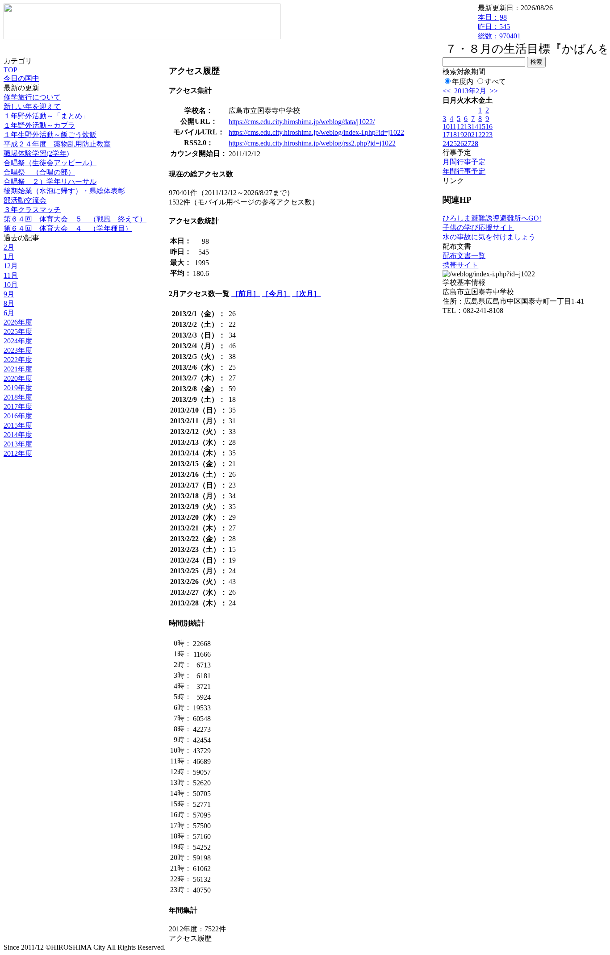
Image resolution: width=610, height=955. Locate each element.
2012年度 (18, 453)
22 (481, 134)
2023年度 (18, 350)
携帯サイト (460, 265)
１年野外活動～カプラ (39, 125)
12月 (11, 266)
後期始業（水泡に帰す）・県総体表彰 (64, 191)
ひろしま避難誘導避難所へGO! (492, 218)
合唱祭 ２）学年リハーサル (50, 181)
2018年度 (18, 397)
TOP (10, 70)
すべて (495, 81)
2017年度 (18, 406)
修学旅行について (32, 97)
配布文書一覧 (464, 255)
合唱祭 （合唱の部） (39, 172)
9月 (9, 294)
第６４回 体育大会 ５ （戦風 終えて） (75, 219)
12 (460, 126)
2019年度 (18, 388)
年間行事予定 (464, 171)
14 (474, 126)
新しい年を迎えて (32, 106)
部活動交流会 (25, 200)
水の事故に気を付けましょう (489, 237)
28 (474, 143)
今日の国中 (21, 78)
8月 (9, 303)
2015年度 (18, 425)
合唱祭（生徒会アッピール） (50, 163)
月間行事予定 (464, 162)
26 (460, 143)
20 (467, 134)
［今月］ (276, 293)
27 (467, 143)
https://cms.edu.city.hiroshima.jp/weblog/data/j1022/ (302, 121)
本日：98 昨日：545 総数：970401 (499, 26)
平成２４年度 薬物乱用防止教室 (57, 144)
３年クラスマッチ (32, 209)
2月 (9, 247)
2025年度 (18, 331)
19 (460, 134)
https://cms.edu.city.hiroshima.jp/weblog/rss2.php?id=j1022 (312, 143)
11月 (11, 275)
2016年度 (18, 416)
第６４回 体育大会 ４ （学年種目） (68, 228)
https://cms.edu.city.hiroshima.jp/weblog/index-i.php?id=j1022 (316, 132)
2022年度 (18, 359)
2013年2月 (470, 91)
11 (453, 126)
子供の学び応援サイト (478, 227)
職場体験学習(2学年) (36, 153)
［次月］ (306, 293)
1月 (9, 256)
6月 (9, 313)
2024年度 (18, 341)
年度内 (462, 81)
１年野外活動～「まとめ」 (46, 116)
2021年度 (18, 369)
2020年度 (18, 378)
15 (481, 126)
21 (474, 134)
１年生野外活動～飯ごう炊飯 (50, 134)
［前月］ (245, 293)
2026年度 (18, 322)
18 (453, 134)
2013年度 (18, 444)
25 (453, 143)
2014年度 (18, 434)
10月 (11, 284)
